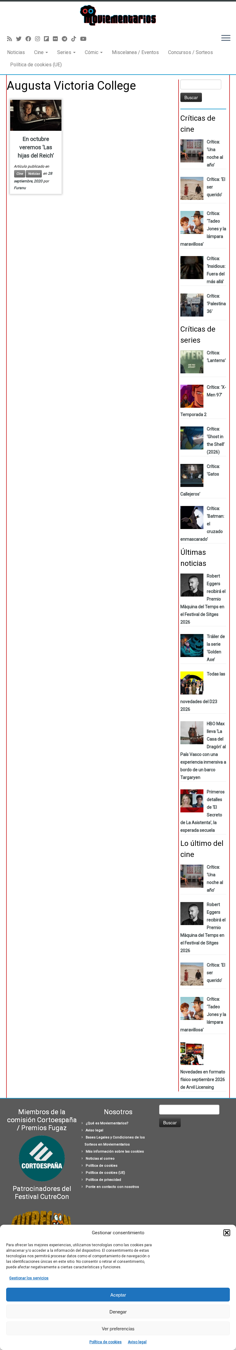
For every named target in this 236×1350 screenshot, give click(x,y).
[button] (227, 1233)
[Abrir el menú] (225, 38)
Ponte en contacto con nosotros (112, 1187)
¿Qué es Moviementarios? (107, 1123)
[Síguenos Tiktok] (75, 39)
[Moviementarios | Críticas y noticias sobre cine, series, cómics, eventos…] (118, 15)
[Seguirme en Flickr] (57, 39)
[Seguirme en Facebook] (30, 39)
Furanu (20, 188)
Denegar (118, 1311)
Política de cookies (105, 1342)
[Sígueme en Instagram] (39, 39)
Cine (39, 52)
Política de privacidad (103, 1180)
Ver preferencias (118, 1328)
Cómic (92, 52)
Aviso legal (137, 1342)
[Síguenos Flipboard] (48, 39)
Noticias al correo (100, 1159)
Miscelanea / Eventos (135, 52)
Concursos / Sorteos (190, 52)
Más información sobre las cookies (115, 1152)
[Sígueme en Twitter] (21, 39)
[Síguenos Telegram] (66, 39)
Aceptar (118, 1294)
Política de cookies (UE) (36, 65)
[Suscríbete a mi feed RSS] (11, 39)
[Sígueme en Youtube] (85, 39)
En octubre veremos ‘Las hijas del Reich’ (36, 147)
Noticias (16, 52)
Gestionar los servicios (29, 1278)
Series (65, 52)
